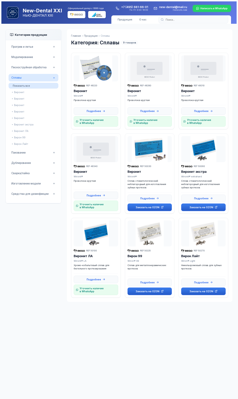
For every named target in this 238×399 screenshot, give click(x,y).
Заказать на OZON (147, 207)
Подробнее (94, 111)
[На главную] (12, 12)
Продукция (125, 19)
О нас (143, 19)
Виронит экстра (23, 124)
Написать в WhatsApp (214, 8)
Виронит (19, 92)
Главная (76, 35)
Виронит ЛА (21, 130)
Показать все (21, 85)
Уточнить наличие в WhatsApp (92, 121)
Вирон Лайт (21, 143)
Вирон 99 (19, 137)
